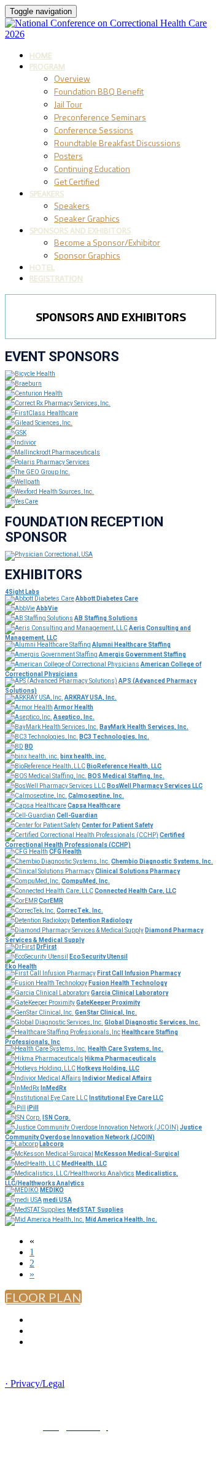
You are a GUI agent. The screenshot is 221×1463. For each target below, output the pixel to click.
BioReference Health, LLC (124, 766)
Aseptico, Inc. (74, 717)
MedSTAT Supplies (95, 1209)
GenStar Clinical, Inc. (106, 1012)
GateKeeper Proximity (108, 1002)
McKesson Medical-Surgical (137, 1153)
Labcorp (51, 1144)
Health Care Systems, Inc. (125, 1048)
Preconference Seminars (100, 117)
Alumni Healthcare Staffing (131, 644)
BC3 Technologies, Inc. (114, 736)
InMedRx (53, 1088)
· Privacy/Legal (34, 1383)
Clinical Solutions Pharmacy (137, 871)
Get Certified (76, 181)
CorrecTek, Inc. (79, 910)
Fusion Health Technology (127, 983)
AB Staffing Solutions (106, 618)
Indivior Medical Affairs (117, 1078)
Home (40, 55)
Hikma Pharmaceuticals (120, 1058)
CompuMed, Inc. (85, 881)
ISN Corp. (56, 1117)
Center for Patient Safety (117, 825)
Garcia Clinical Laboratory (129, 992)
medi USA (57, 1199)
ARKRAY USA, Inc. (90, 697)
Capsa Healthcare (94, 805)
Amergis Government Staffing (142, 654)
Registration (56, 278)
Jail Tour (68, 104)
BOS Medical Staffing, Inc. (126, 776)
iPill (33, 1107)
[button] (43, 1297)
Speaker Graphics (87, 218)
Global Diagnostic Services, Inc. (152, 1022)
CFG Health (65, 851)
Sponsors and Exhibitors (80, 230)
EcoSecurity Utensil (98, 956)
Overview (72, 78)
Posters (68, 155)
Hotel (42, 267)
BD (29, 746)
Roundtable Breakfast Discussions (117, 142)
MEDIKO (52, 1190)
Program (47, 66)
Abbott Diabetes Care (107, 598)
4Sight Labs (22, 591)
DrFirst (46, 946)
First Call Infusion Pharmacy (138, 973)
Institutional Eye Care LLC (126, 1097)
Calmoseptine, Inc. (96, 795)
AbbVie (47, 608)
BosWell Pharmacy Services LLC (155, 785)
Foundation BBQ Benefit (99, 91)
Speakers (46, 193)
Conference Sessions (93, 129)
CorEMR (51, 900)
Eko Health (21, 966)
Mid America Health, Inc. (121, 1219)
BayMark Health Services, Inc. (143, 727)
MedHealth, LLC (84, 1163)
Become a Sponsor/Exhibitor (107, 242)
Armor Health (73, 707)
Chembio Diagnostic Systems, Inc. (162, 861)
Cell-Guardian (77, 815)
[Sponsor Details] (30, 373)
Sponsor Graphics (87, 255)
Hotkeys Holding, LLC (108, 1068)
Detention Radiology (101, 920)
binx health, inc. (83, 756)
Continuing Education (92, 168)
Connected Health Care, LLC (135, 891)
